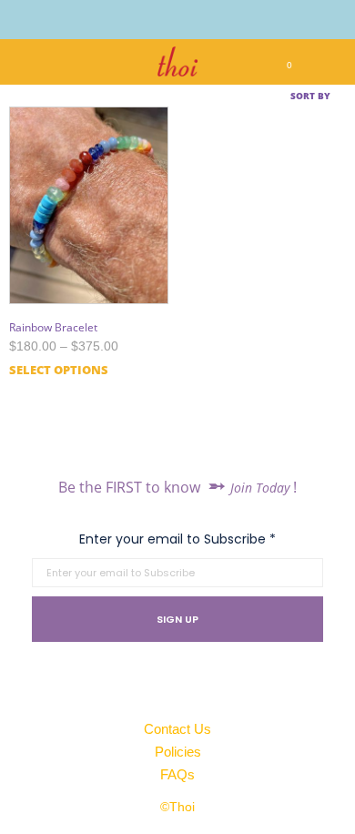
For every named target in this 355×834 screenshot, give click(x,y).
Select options (58, 369)
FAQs (177, 774)
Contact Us (177, 729)
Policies (178, 751)
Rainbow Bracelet (53, 327)
